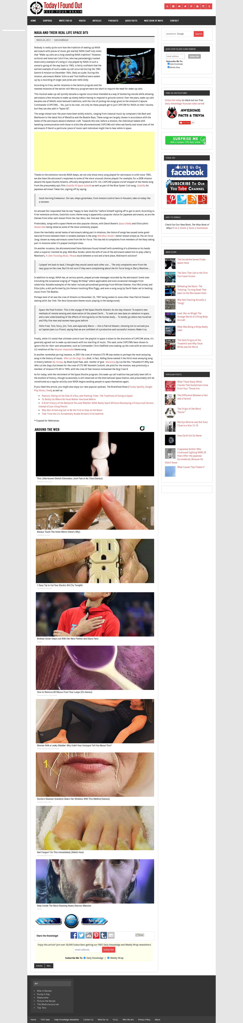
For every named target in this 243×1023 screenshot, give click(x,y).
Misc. (49, 966)
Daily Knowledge (94, 958)
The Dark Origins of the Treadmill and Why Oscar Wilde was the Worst (190, 343)
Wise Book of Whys (153, 20)
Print (174, 228)
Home (33, 20)
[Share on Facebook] (73, 935)
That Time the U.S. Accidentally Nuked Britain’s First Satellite (73, 413)
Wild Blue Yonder (105, 236)
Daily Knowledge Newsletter (66, 1020)
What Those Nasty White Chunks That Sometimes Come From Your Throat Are (192, 385)
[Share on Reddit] (88, 935)
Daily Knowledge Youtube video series (184, 103)
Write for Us (65, 20)
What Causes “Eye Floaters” (191, 467)
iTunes (132, 387)
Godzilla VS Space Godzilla (79, 185)
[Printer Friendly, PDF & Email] (140, 936)
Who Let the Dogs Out (74, 358)
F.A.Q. (115, 1020)
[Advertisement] (94, 151)
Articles (97, 20)
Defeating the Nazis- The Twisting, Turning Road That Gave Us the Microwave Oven (191, 289)
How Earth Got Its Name (189, 435)
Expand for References (47, 420)
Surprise (47, 20)
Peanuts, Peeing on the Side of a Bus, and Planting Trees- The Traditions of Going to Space (87, 395)
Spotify (140, 387)
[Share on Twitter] (81, 935)
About (157, 1020)
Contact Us (88, 1020)
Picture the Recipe (46, 1001)
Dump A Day (43, 994)
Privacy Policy (144, 1020)
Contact (174, 20)
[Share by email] (111, 935)
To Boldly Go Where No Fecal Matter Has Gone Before (69, 399)
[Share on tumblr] (103, 935)
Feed (48, 390)
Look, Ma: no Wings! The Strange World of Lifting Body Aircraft (192, 316)
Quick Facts (131, 20)
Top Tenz (41, 1007)
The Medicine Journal (48, 1004)
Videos (82, 20)
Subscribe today (173, 100)
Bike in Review (44, 991)
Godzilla (141, 185)
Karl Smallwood (61, 40)
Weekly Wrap (116, 958)
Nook (191, 228)
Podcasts (113, 20)
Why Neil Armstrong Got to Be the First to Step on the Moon (72, 410)
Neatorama (42, 997)
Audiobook (202, 228)
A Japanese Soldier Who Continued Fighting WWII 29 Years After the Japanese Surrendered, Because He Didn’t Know (185, 456)
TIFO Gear (45, 1020)
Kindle (183, 228)
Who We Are (128, 1020)
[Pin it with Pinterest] (96, 935)
